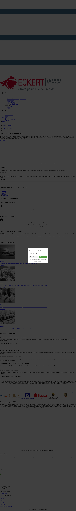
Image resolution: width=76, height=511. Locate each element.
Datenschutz (40, 261)
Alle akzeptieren (43, 256)
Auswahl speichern (34, 256)
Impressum (35, 261)
